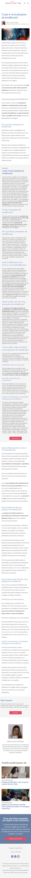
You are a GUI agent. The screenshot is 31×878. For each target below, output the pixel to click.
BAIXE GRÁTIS (15, 438)
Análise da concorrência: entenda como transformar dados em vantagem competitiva (15, 806)
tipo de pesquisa (10, 340)
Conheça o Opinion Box (15, 848)
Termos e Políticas (15, 852)
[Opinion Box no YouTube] (18, 856)
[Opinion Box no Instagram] (15, 856)
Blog (19, 3)
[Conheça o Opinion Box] (11, 3)
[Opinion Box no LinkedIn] (12, 856)
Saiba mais (15, 712)
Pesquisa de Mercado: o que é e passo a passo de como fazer (15, 783)
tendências (23, 42)
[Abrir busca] (24, 3)
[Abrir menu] (27, 3)
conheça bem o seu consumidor (11, 632)
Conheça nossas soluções (15, 838)
